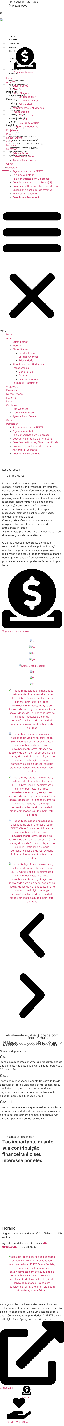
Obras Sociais (20, 93)
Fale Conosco (20, 152)
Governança (26, 115)
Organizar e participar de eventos (23, 148)
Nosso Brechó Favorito (15, 97)
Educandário (26, 104)
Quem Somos (15, 43)
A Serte (13, 39)
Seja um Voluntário (23, 174)
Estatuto (24, 119)
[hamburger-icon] (59, 37)
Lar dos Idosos (27, 96)
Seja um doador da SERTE (20, 129)
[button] (32, 266)
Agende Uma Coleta (17, 118)
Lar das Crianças (28, 100)
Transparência (20, 111)
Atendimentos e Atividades (28, 107)
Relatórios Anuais (16, 81)
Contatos (11, 148)
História (17, 89)
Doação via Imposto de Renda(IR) (23, 140)
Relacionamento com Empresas (30, 178)
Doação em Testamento (26, 197)
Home (12, 36)
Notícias (13, 103)
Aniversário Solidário (24, 193)
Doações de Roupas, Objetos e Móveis (26, 144)
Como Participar (12, 123)
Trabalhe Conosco (23, 156)
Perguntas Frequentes (25, 126)
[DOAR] (26, 1392)
